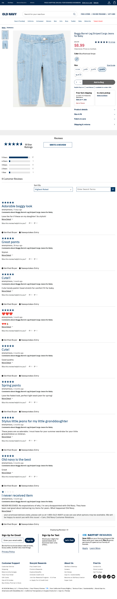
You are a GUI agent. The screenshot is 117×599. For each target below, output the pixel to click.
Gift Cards (5, 577)
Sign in (78, 99)
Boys (66, 21)
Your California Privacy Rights (60, 588)
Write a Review (58, 145)
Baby (80, 21)
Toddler (73, 21)
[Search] (74, 14)
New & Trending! (19, 21)
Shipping (5, 569)
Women (48, 21)
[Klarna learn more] (94, 87)
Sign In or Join (87, 3)
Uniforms (31, 21)
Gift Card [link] (111, 14)
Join (85, 99)
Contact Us (97, 566)
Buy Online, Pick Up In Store (11, 583)
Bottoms (10, 28)
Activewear (40, 21)
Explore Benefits (35, 572)
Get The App (97, 572)
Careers (67, 569)
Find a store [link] (85, 14)
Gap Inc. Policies (64, 591)
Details (96, 3)
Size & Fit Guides (7, 580)
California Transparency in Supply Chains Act (41, 591)
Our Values (68, 572)
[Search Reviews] (113, 189)
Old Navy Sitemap (70, 566)
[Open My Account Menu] (109, 2)
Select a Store (102, 95)
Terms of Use (77, 588)
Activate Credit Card (37, 575)
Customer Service (8, 566)
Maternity (87, 21)
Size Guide (111, 65)
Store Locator (98, 569)
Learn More (95, 548)
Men (55, 21)
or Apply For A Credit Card (39, 580)
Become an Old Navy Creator (74, 577)
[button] (36, 80)
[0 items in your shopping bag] (114, 2)
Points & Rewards (36, 569)
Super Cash (68, 580)
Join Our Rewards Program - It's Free (43, 577)
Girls (61, 21)
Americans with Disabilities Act (12, 591)
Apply (85, 548)
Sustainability (88, 588)
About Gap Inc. (100, 588)
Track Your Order (7, 575)
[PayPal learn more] (85, 87)
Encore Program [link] (99, 14)
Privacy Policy (8, 552)
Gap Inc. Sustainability (72, 575)
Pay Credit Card (35, 566)
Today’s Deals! (98, 21)
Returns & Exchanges (9, 572)
